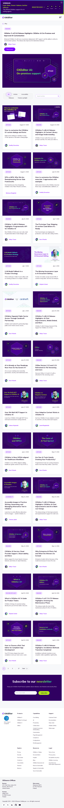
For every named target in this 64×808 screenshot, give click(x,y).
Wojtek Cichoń (43, 284)
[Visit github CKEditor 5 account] (15, 805)
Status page (52, 728)
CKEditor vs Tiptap (37, 752)
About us (19, 768)
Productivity (36, 722)
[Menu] (60, 17)
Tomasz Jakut (13, 519)
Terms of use (52, 752)
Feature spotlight (11, 593)
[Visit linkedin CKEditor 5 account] (11, 805)
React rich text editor (38, 765)
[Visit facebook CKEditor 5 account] (3, 805)
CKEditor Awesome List (38, 762)
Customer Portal (53, 717)
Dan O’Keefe (43, 239)
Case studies (20, 762)
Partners (19, 765)
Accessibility (9, 496)
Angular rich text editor (38, 768)
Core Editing (36, 717)
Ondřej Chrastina (14, 145)
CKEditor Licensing (53, 760)
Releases (7, 28)
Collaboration (36, 725)
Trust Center (20, 757)
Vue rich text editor (37, 770)
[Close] (61, 2)
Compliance (36, 737)
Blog (34, 760)
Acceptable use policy (54, 757)
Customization (36, 732)
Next (23, 668)
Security (19, 754)
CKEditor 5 (19, 717)
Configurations (36, 740)
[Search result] (59, 96)
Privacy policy (52, 754)
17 (18, 668)
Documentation (52, 720)
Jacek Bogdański (44, 425)
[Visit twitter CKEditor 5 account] (7, 805)
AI (33, 720)
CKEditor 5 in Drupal (22, 720)
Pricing (19, 752)
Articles (8, 124)
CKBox (18, 725)
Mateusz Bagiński (11, 193)
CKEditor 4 (19, 722)
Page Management (37, 735)
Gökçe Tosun (12, 44)
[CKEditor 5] (7, 18)
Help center (51, 722)
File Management (37, 743)
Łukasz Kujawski (13, 425)
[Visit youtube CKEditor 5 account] (19, 805)
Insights (35, 757)
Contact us (19, 760)
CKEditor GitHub (52, 725)
